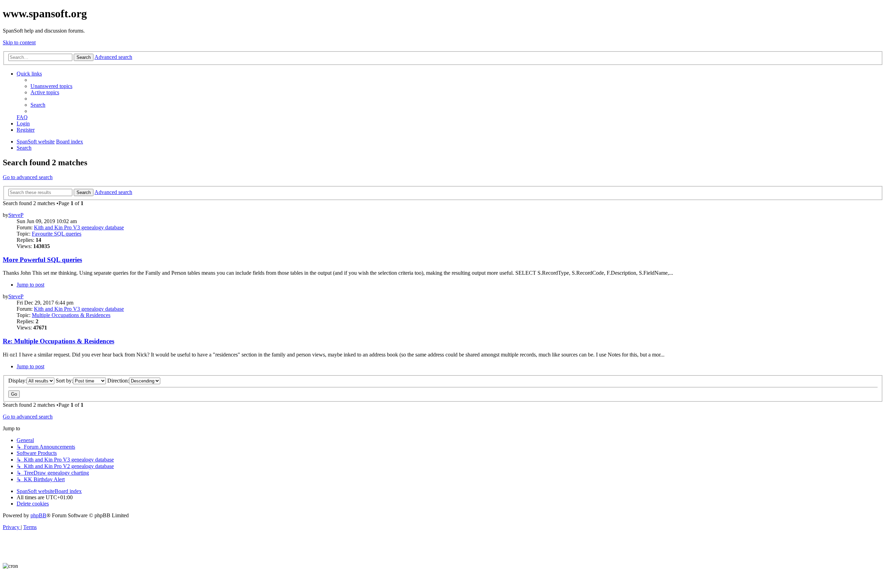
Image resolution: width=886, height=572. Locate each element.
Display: (17, 381)
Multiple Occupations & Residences (71, 315)
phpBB (38, 515)
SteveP (16, 215)
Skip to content (19, 42)
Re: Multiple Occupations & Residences (58, 341)
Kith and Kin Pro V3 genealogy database (79, 227)
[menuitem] (51, 86)
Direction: (118, 381)
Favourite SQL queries (56, 234)
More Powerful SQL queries (42, 259)
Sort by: (64, 381)
